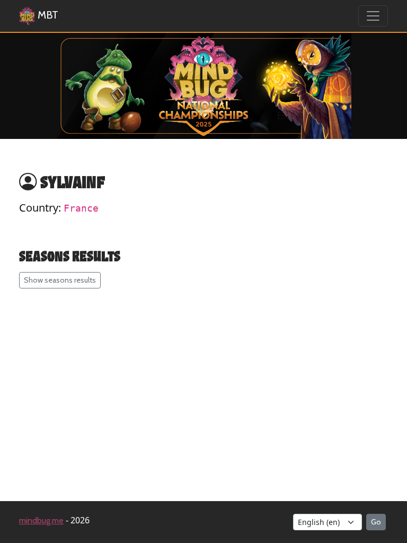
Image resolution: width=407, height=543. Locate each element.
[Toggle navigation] (373, 16)
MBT (46, 14)
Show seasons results (60, 280)
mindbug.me (41, 520)
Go (376, 522)
